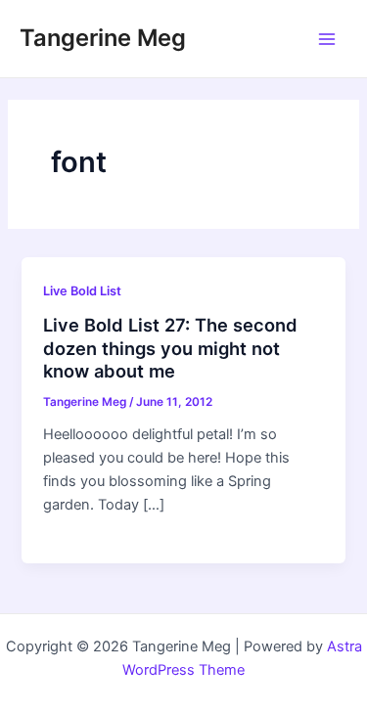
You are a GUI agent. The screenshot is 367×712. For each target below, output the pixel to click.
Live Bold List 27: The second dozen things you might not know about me (170, 347)
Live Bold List (82, 291)
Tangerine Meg (103, 37)
